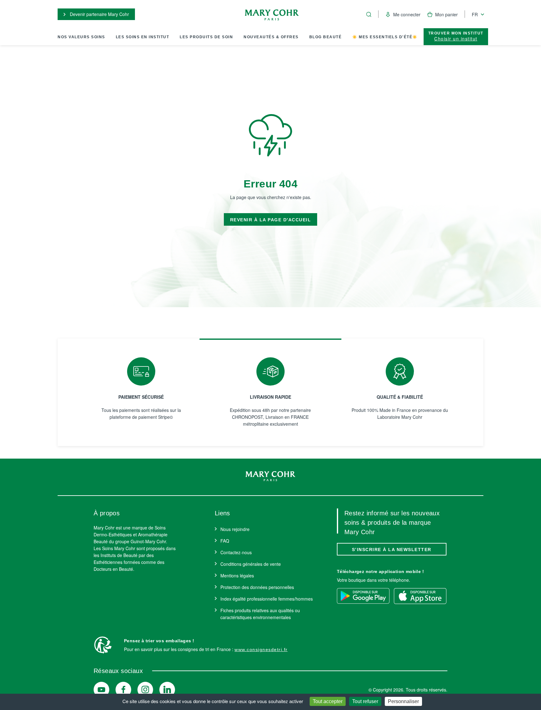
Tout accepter (328, 701)
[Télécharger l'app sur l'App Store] (420, 596)
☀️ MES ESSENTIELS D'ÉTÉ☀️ (385, 37)
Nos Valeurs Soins (81, 37)
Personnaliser (403, 701)
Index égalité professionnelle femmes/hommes (266, 599)
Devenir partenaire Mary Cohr (99, 14)
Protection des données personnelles (257, 587)
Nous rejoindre (235, 529)
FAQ (224, 541)
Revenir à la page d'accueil (270, 219)
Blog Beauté (325, 37)
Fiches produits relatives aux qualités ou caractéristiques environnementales (260, 613)
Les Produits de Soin (206, 37)
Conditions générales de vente (250, 564)
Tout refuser (365, 701)
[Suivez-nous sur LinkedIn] (167, 689)
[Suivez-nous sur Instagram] (145, 689)
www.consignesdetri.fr (261, 649)
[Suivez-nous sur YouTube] (101, 689)
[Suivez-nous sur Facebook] (123, 689)
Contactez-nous (236, 552)
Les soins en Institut (142, 37)
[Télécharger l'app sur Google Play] (363, 596)
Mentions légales (237, 575)
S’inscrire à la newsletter (391, 549)
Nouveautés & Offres (271, 37)
